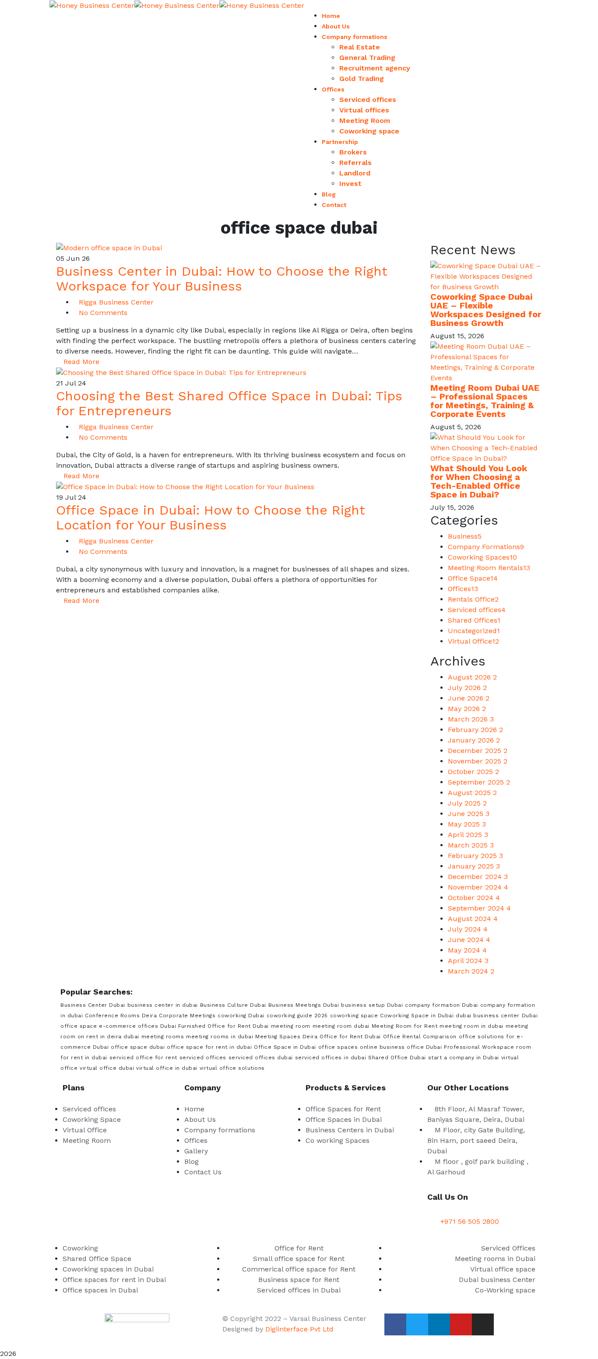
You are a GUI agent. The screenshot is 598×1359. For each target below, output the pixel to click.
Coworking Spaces (482, 557)
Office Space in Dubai (285, 1047)
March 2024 (471, 971)
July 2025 (467, 803)
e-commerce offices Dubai (137, 1026)
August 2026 (472, 677)
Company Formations (486, 547)
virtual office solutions (232, 1068)
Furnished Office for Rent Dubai (223, 1026)
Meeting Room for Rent (405, 1026)
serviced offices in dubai (330, 1057)
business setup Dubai (372, 1005)
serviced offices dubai (261, 1057)
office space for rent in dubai (209, 1047)
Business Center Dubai (92, 1005)
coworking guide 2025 (297, 1015)
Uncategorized (474, 631)
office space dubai (138, 1047)
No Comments (103, 312)
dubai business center (488, 1015)
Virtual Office (473, 641)
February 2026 (475, 729)
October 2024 (474, 897)
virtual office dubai (107, 1068)
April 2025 (468, 834)
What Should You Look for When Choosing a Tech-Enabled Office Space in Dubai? (478, 481)
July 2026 (467, 687)
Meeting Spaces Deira (286, 1036)
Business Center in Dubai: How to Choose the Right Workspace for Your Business (221, 278)
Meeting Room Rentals (489, 568)
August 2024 (473, 918)
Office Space (473, 578)
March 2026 (471, 719)
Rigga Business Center (116, 302)
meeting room (290, 1026)
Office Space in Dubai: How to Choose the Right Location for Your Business (210, 517)
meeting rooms (162, 1036)
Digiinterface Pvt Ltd (299, 1329)
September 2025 (479, 782)
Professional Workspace (479, 1047)
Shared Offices (474, 620)
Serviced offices (477, 610)
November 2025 (477, 761)
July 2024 (468, 929)
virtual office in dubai (166, 1068)
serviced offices (202, 1057)
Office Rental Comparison (420, 1036)
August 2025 (472, 792)
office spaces (338, 1047)
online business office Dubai (401, 1047)
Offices (463, 589)
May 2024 (467, 950)
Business (465, 536)
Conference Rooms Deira (121, 1015)
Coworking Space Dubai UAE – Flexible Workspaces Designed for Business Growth (485, 309)
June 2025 (468, 813)
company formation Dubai (441, 1005)
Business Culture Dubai (233, 1005)
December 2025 (477, 750)
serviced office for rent (143, 1057)
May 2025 (467, 824)
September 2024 (479, 908)
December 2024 (478, 876)
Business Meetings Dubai (303, 1005)
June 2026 (468, 698)
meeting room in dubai (471, 1026)
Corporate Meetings (187, 1015)
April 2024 (468, 960)
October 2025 (473, 771)
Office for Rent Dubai (350, 1036)
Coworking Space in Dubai (417, 1015)
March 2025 (471, 845)
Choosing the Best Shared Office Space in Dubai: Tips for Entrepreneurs (229, 403)
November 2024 (478, 887)
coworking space (354, 1015)
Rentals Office (473, 599)
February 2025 (475, 855)
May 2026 (467, 708)
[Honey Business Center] (91, 5)
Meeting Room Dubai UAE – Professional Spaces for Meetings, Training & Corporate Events (484, 400)
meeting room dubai (341, 1026)
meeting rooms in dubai (219, 1036)
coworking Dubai (241, 1015)
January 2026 (474, 740)
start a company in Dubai (463, 1057)
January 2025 (474, 866)
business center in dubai (162, 1005)
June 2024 (469, 939)
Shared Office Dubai (397, 1057)
